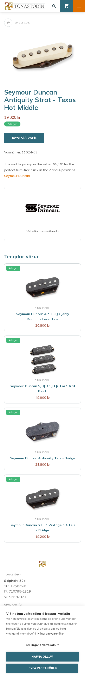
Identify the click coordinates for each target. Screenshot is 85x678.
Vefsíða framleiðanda (42, 231)
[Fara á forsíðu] (24, 6)
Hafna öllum (42, 656)
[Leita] (54, 6)
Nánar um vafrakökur (51, 633)
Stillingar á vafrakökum (42, 644)
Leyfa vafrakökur (42, 668)
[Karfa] (66, 6)
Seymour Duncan (17, 176)
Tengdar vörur (21, 256)
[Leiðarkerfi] (79, 6)
